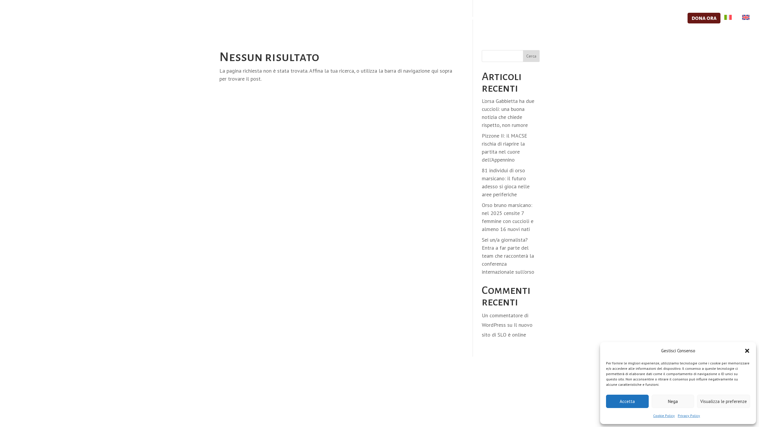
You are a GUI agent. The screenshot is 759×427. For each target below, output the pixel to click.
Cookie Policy (664, 415)
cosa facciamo (505, 18)
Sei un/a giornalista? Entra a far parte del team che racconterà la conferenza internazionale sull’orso (508, 255)
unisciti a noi (555, 18)
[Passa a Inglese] (744, 24)
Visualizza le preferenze (723, 401)
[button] (747, 351)
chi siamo (460, 18)
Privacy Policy (689, 415)
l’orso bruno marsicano (619, 18)
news (673, 18)
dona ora (704, 18)
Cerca (531, 56)
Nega (673, 401)
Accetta (627, 401)
